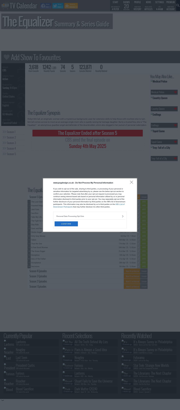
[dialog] (90, 205)
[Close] (132, 183)
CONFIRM (66, 224)
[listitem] (90, 216)
